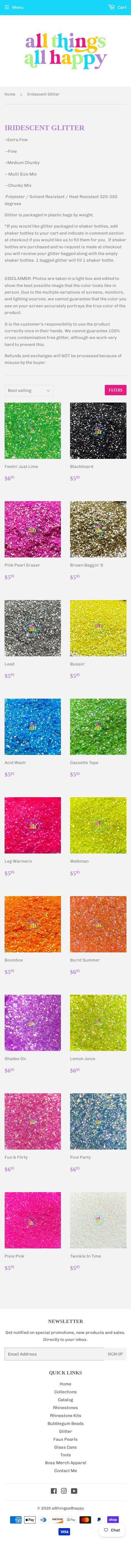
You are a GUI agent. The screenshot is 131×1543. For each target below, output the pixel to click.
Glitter (65, 1431)
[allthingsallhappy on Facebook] (54, 1492)
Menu (18, 7)
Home (10, 94)
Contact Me (65, 1470)
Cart (121, 7)
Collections (65, 1392)
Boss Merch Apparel (65, 1462)
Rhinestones (65, 1407)
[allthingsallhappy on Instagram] (64, 1492)
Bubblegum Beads (66, 1423)
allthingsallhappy (68, 1508)
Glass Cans (65, 1447)
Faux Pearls (65, 1439)
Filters (115, 390)
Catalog (65, 1399)
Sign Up (115, 1354)
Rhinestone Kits (65, 1415)
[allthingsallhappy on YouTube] (74, 1492)
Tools (65, 1454)
